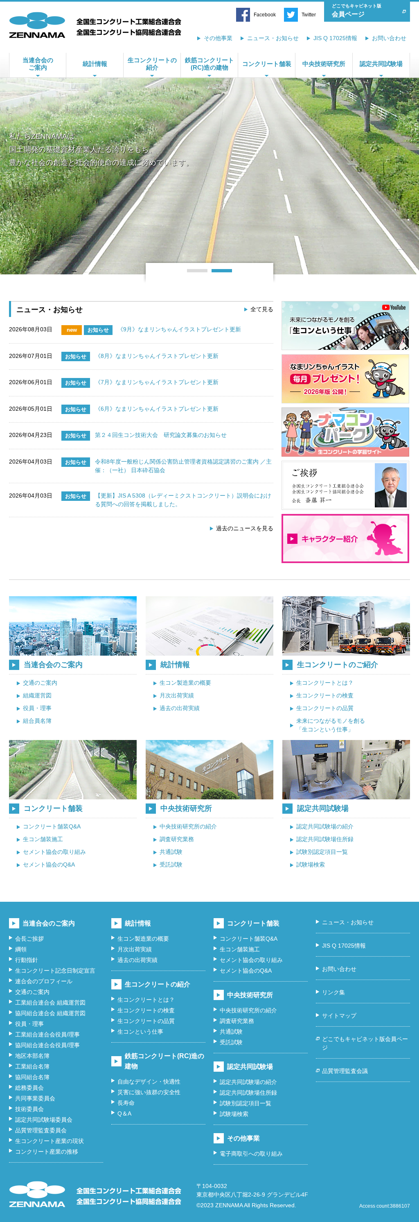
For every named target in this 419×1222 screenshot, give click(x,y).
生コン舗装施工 (43, 839)
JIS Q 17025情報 (335, 38)
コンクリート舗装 (266, 63)
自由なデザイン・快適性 (148, 1081)
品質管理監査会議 (345, 1071)
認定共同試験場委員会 (43, 1119)
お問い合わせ (389, 38)
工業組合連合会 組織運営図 (50, 1002)
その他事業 (218, 38)
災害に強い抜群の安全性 (148, 1092)
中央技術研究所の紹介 (188, 826)
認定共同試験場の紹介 (325, 826)
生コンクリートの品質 (325, 708)
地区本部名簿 (32, 1055)
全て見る (261, 309)
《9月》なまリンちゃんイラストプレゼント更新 (179, 329)
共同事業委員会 (35, 1098)
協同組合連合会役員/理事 (47, 1045)
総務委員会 (29, 1087)
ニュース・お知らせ (273, 38)
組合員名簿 (37, 720)
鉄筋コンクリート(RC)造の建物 (209, 64)
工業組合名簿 (32, 1066)
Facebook (265, 15)
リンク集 (333, 992)
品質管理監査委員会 (41, 1130)
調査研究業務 (177, 839)
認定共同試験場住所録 (325, 839)
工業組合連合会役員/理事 (47, 1034)
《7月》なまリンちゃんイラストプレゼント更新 (157, 382)
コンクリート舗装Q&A (52, 826)
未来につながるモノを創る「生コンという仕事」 (330, 725)
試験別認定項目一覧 (322, 852)
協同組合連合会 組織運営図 (50, 1013)
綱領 (21, 949)
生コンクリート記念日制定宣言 (55, 970)
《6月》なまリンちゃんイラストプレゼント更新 (157, 408)
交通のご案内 (40, 682)
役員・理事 (37, 708)
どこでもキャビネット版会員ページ (365, 1043)
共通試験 (171, 852)
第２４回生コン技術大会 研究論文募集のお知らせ (161, 435)
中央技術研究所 (323, 63)
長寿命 (126, 1103)
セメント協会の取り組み (54, 852)
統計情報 (95, 63)
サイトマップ (339, 1015)
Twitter (309, 15)
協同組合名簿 (32, 1077)
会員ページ (356, 10)
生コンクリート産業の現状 (49, 1141)
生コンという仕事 (140, 1031)
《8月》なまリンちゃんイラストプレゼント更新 (157, 356)
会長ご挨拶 (29, 938)
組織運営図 (37, 695)
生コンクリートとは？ (325, 682)
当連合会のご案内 (38, 64)
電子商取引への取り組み (251, 1153)
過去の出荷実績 (180, 708)
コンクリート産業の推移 (46, 1151)
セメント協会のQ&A (49, 864)
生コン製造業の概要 (185, 682)
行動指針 (26, 960)
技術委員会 (29, 1109)
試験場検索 (310, 864)
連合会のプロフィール (43, 981)
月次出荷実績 (177, 695)
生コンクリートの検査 (325, 695)
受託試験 (171, 864)
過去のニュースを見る (244, 528)
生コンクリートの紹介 (152, 64)
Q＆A (124, 1113)
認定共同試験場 (381, 63)
